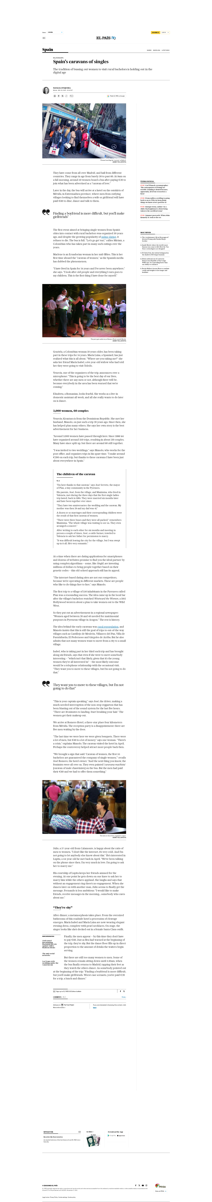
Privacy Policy (54, 1197)
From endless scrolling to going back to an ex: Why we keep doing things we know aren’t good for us (155, 200)
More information (59, 1007)
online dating (108, 236)
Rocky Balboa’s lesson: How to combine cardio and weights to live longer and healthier (155, 270)
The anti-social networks (48, 954)
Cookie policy (72, 1197)
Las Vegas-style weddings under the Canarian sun (50, 963)
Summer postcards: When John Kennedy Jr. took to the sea (155, 216)
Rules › (124, 997)
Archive (89, 1132)
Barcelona (156, 50)
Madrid (149, 50)
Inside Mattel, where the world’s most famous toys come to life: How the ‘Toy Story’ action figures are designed (155, 247)
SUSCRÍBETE (155, 32)
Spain (47, 50)
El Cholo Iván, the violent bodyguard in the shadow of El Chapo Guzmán (155, 254)
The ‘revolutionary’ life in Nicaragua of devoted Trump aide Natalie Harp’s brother (155, 239)
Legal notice (45, 1197)
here (94, 1007)
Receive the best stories (53, 1137)
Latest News (165, 50)
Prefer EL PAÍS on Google (117, 96)
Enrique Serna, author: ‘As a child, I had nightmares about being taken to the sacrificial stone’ (154, 209)
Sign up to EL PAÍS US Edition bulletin (68, 991)
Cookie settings (62, 1197)
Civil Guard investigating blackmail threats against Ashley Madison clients (49, 944)
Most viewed (145, 232)
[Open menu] (44, 38)
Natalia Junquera (62, 88)
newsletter (48, 1132)
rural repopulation (108, 626)
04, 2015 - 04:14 (65, 90)
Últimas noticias (147, 181)
